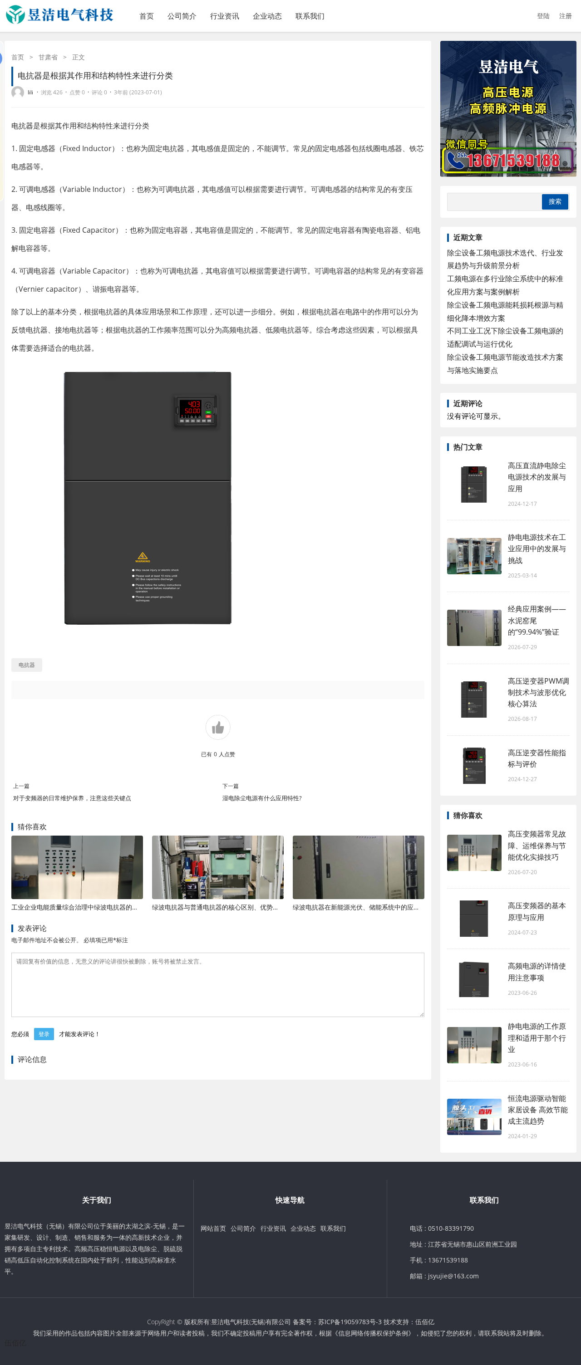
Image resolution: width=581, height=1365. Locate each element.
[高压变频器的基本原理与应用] (474, 918)
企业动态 (267, 16)
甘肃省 (48, 57)
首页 (146, 16)
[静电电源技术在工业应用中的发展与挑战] (474, 556)
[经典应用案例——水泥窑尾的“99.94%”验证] (474, 628)
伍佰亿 (424, 1321)
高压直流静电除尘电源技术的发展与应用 (537, 476)
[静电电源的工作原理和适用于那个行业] (474, 1045)
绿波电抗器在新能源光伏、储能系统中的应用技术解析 (369, 907)
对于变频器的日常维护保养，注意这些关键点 (72, 798)
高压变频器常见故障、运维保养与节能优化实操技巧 (537, 845)
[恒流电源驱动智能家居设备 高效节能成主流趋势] (474, 1117)
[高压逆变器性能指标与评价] (474, 766)
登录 (44, 1034)
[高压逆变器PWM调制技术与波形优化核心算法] (474, 699)
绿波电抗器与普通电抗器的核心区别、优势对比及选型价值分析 (241, 907)
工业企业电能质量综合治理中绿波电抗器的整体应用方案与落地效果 (106, 907)
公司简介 (182, 16)
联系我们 (310, 16)
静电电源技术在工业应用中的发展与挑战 (537, 548)
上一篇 (21, 786)
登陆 (543, 15)
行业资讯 (224, 16)
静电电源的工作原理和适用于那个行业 (537, 1037)
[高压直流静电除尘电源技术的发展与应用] (474, 484)
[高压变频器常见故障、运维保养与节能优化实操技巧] (474, 853)
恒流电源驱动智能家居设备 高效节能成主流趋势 (538, 1109)
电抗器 (22, 126)
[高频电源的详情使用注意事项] (474, 979)
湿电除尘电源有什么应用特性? (262, 798)
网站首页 (213, 1228)
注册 (565, 15)
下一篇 (230, 786)
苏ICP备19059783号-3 (350, 1321)
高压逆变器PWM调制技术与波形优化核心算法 (538, 692)
